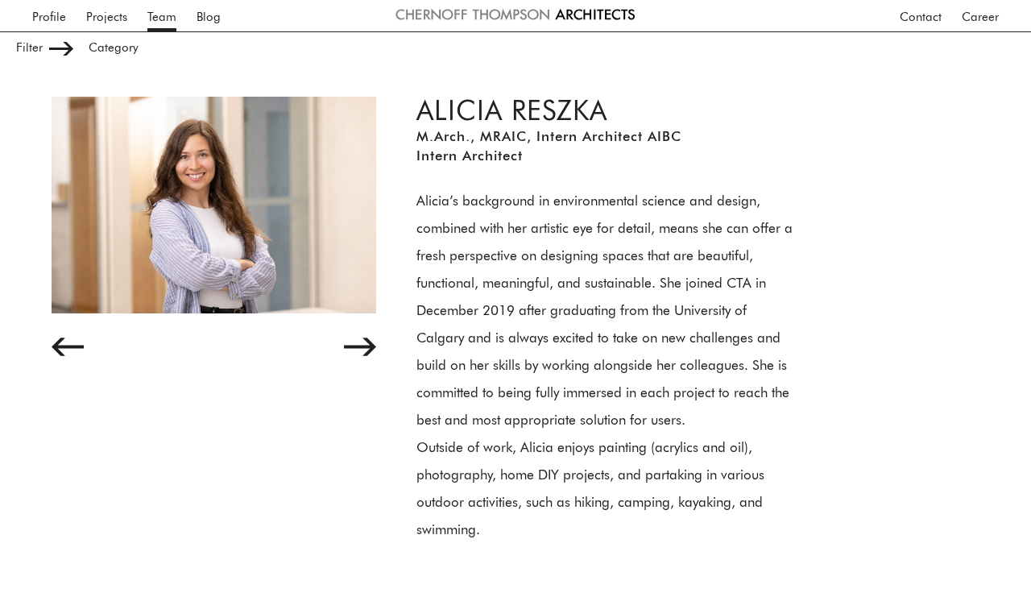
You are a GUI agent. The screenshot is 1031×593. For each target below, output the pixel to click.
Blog (209, 17)
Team (161, 17)
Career (980, 17)
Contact (921, 17)
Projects (106, 17)
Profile (49, 17)
